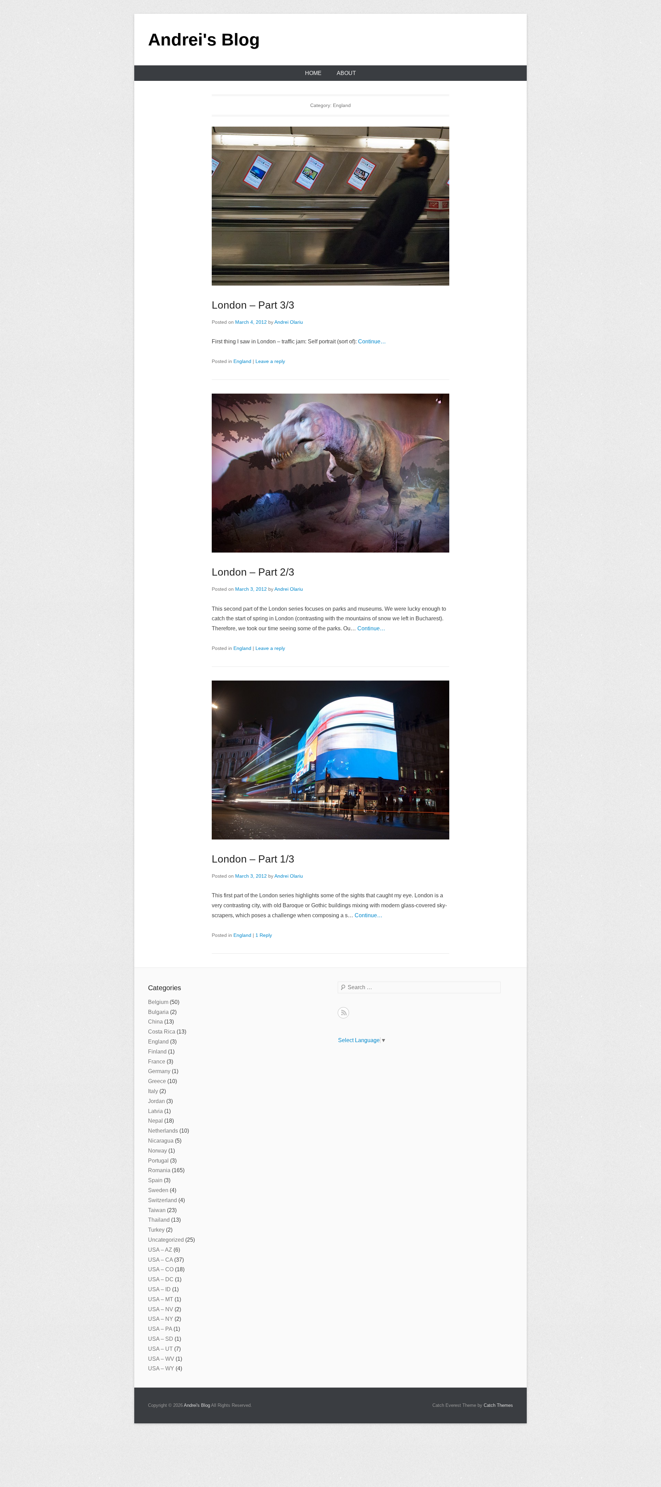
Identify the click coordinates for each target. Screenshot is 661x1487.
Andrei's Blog (204, 39)
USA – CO (161, 1269)
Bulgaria (158, 1012)
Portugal (158, 1161)
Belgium (158, 1002)
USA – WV (161, 1359)
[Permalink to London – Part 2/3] (330, 473)
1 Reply (263, 935)
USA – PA (160, 1329)
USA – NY (160, 1319)
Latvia (155, 1111)
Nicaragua (161, 1141)
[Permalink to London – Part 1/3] (330, 760)
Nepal (155, 1121)
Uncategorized (166, 1240)
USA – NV (160, 1309)
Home (313, 73)
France (156, 1062)
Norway (157, 1151)
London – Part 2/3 (253, 572)
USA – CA (160, 1260)
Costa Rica (161, 1032)
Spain (155, 1180)
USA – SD (160, 1339)
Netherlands (163, 1131)
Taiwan (157, 1210)
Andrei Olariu (288, 322)
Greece (157, 1081)
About (346, 73)
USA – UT (160, 1349)
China (155, 1022)
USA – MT (160, 1299)
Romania (159, 1170)
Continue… (372, 341)
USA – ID (159, 1289)
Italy (153, 1091)
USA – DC (161, 1279)
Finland (157, 1052)
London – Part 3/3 (253, 305)
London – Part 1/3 (253, 859)
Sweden (158, 1190)
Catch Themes (498, 1405)
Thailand (159, 1220)
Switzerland (162, 1200)
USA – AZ (160, 1250)
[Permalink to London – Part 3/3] (330, 206)
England (242, 361)
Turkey (156, 1230)
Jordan (156, 1101)
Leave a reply (270, 361)
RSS (343, 1012)
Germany (159, 1071)
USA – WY (161, 1368)
